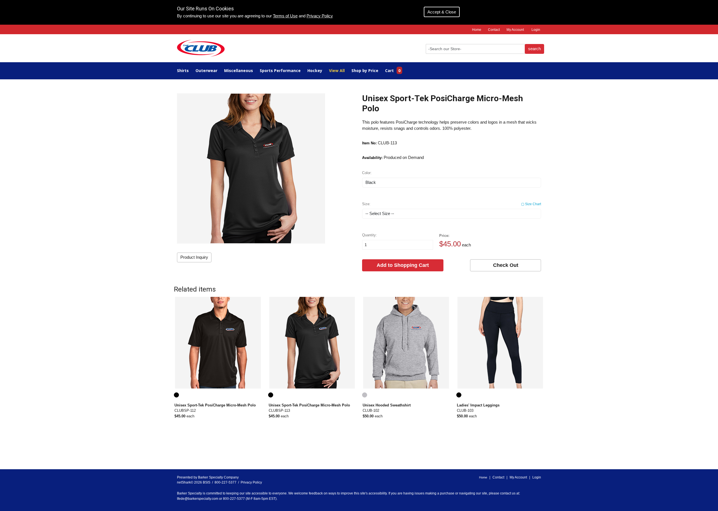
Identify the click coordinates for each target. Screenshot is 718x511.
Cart (393, 70)
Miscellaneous (238, 70)
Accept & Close (441, 12)
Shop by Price (364, 70)
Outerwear (206, 70)
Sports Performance (280, 70)
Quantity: (369, 235)
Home (476, 30)
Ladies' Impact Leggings (478, 405)
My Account (515, 30)
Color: (367, 173)
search (534, 49)
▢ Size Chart (531, 204)
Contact (494, 30)
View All (337, 70)
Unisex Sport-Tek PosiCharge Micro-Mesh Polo (215, 405)
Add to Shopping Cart (403, 265)
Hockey (314, 70)
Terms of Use (285, 16)
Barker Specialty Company (218, 477)
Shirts (183, 70)
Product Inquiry (194, 257)
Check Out (505, 265)
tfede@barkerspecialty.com (197, 499)
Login (536, 30)
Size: (451, 204)
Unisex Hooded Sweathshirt (387, 405)
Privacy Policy (320, 16)
